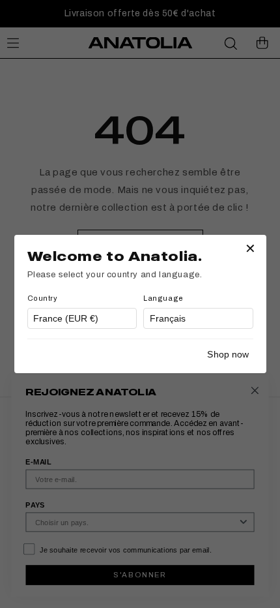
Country (42, 298)
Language (163, 298)
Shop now (228, 354)
